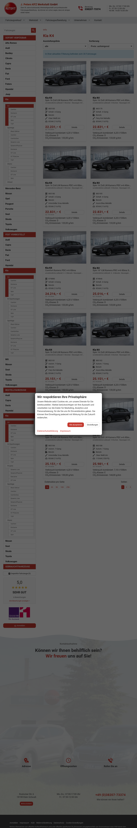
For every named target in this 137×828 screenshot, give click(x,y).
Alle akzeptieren (75, 425)
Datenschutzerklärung (47, 431)
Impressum (65, 431)
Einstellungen (92, 425)
